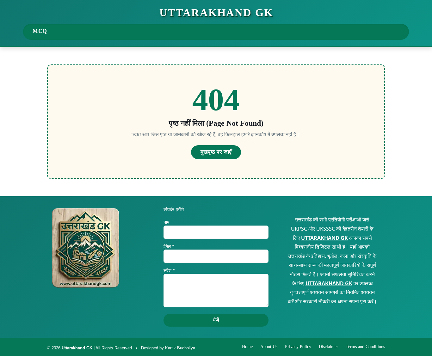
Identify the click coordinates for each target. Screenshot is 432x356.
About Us (268, 346)
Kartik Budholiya (180, 348)
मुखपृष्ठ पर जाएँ (216, 152)
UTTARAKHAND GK (324, 237)
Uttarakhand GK (216, 12)
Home (247, 346)
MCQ (40, 31)
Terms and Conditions (365, 346)
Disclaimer (328, 346)
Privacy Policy (298, 346)
